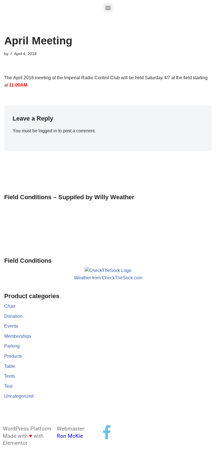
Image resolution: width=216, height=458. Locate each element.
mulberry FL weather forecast (33, 243)
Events (11, 326)
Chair (9, 306)
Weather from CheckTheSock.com (108, 277)
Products (13, 356)
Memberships (17, 336)
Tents (9, 376)
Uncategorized (18, 396)
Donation (13, 316)
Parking (12, 346)
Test (8, 386)
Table (9, 366)
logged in (48, 130)
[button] (108, 7)
